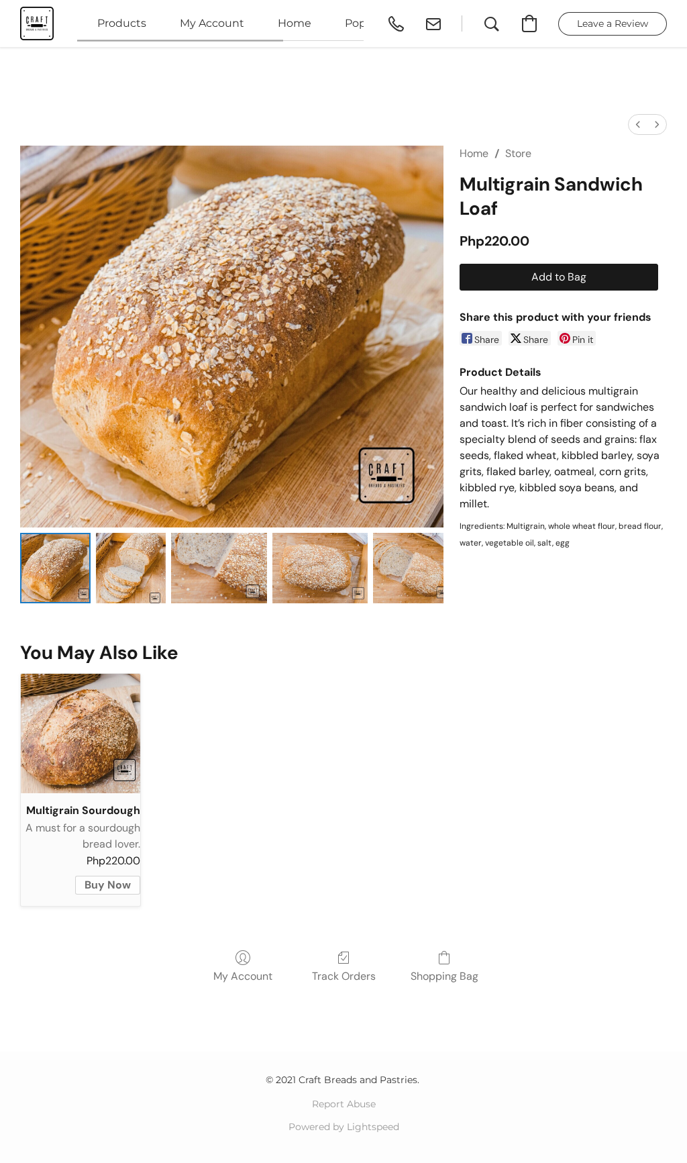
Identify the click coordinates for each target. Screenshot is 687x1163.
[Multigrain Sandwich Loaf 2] (218, 568)
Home (474, 153)
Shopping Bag (444, 976)
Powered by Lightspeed (343, 1127)
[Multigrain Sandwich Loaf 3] (320, 568)
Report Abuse (344, 1104)
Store (518, 153)
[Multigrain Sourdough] (80, 733)
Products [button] (121, 23)
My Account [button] (212, 23)
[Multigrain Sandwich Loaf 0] (55, 568)
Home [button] (294, 23)
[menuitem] (638, 124)
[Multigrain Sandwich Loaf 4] (408, 568)
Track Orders (344, 976)
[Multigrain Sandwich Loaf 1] (131, 568)
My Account (242, 976)
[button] (37, 23)
